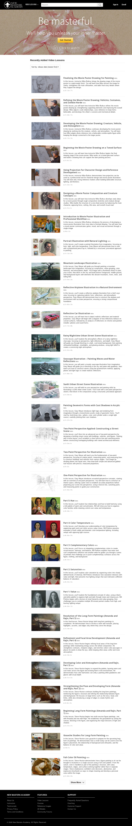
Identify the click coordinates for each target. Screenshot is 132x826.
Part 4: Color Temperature (76, 522)
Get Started (65, 40)
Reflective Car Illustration (76, 313)
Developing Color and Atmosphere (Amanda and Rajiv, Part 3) (91, 664)
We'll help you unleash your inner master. (66, 33)
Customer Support (74, 806)
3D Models (41, 809)
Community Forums (44, 811)
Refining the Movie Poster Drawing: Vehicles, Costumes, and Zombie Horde (92, 101)
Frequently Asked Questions (78, 800)
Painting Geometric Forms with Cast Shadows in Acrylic (91, 405)
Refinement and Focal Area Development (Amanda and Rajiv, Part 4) (91, 639)
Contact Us (72, 809)
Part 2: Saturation (72, 569)
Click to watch (69, 48)
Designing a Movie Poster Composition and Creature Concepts (90, 194)
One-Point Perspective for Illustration (82, 475)
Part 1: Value (69, 591)
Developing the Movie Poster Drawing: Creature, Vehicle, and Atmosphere (92, 124)
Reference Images (44, 806)
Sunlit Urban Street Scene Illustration (82, 384)
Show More (76, 782)
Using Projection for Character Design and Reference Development (90, 171)
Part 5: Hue (69, 500)
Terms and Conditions (15, 811)
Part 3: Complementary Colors (78, 545)
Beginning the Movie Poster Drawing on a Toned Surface (92, 147)
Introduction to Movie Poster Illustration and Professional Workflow (86, 217)
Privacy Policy (12, 809)
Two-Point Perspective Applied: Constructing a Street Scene (90, 429)
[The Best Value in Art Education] (13, 4)
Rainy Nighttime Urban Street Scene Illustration (88, 335)
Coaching (71, 803)
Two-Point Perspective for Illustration (82, 452)
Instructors (11, 803)
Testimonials (11, 806)
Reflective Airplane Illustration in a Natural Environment (92, 287)
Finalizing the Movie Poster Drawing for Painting (88, 78)
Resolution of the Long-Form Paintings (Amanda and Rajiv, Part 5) (90, 617)
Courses (40, 803)
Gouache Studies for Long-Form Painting (84, 735)
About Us (10, 800)
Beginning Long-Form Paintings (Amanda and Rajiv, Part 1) (92, 712)
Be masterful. (66, 21)
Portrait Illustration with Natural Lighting (85, 241)
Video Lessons (42, 800)
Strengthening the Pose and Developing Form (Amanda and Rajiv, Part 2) (91, 687)
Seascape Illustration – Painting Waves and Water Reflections (89, 360)
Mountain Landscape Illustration (80, 263)
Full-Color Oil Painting (74, 757)
